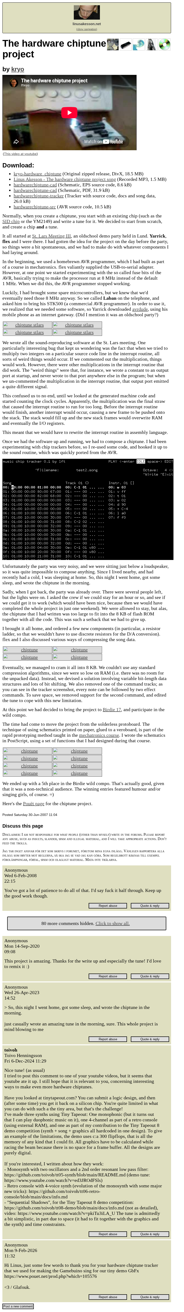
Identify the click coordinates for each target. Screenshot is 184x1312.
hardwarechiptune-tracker (39, 195)
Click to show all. (113, 923)
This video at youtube (20, 154)
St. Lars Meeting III (51, 235)
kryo (17, 69)
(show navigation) (86, 29)
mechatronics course (99, 735)
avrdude (140, 309)
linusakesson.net (87, 24)
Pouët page (33, 803)
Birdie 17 (112, 709)
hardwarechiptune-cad (35, 184)
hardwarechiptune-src (35, 206)
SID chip (11, 221)
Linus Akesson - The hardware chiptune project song (65, 179)
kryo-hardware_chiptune (37, 173)
